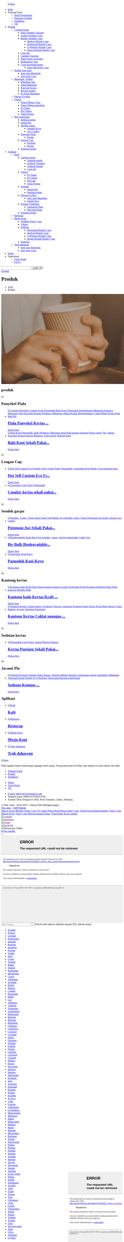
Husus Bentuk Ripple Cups (41, 50)
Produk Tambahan (30, 204)
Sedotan (25, 186)
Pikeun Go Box (22, 96)
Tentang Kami (15, 771)
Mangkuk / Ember (23, 79)
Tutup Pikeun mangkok (33, 105)
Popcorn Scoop (28, 87)
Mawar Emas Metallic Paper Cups (18, 810)
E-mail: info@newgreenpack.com (25, 793)
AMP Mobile (19, 808)
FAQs (17, 262)
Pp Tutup (25, 108)
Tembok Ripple (35, 166)
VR (16, 24)
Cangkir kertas (21, 29)
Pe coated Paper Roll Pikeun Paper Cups (58, 810)
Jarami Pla (26, 122)
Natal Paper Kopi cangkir (64, 813)
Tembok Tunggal (36, 163)
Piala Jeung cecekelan (32, 58)
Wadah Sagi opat (22, 70)
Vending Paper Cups (31, 221)
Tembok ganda (34, 160)
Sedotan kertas (28, 119)
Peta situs (6, 808)
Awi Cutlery (33, 131)
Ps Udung (32, 178)
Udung (17, 99)
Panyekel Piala (28, 134)
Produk (11, 26)
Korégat (31, 143)
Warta (11, 253)
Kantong (25, 241)
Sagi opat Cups (28, 76)
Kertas (30, 137)
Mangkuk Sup (28, 82)
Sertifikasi (19, 21)
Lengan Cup (27, 140)
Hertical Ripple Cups (38, 41)
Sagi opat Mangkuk (31, 73)
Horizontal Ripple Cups (39, 44)
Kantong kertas (28, 148)
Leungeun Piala (35, 207)
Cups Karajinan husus (32, 64)
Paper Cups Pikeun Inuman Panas (33, 813)
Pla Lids (31, 180)
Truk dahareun (21, 244)
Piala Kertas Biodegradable (94, 810)
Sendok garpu (28, 125)
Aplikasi (12, 151)
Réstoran (18, 215)
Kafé (16, 154)
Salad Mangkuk (29, 85)
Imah (10, 9)
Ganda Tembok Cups (31, 35)
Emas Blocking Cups (38, 67)
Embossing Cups (29, 61)
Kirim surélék (8, 831)
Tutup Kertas (27, 114)
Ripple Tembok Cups (31, 38)
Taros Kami (20, 259)
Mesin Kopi (20, 218)
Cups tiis (25, 53)
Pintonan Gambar (23, 18)
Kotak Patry (33, 201)
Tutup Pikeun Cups (30, 102)
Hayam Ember (28, 90)
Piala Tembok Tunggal (32, 32)
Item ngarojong (22, 117)
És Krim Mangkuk (30, 93)
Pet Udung (26, 111)
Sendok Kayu (34, 128)
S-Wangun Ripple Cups (39, 47)
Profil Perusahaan (23, 15)
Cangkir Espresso (30, 56)
